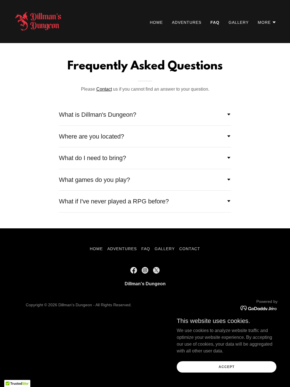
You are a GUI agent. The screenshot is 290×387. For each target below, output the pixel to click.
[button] (267, 22)
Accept (226, 367)
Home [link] (156, 22)
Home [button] (96, 248)
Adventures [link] (186, 22)
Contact (104, 89)
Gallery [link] (239, 22)
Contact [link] (189, 248)
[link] (38, 21)
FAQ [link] (214, 22)
